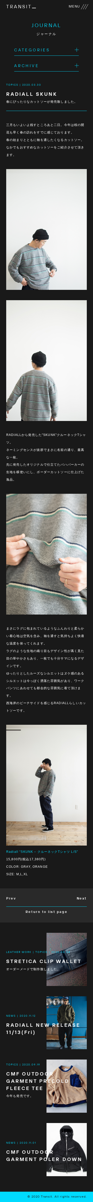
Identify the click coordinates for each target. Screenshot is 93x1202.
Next (82, 898)
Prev (11, 898)
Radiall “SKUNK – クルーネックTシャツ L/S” (42, 851)
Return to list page (46, 912)
